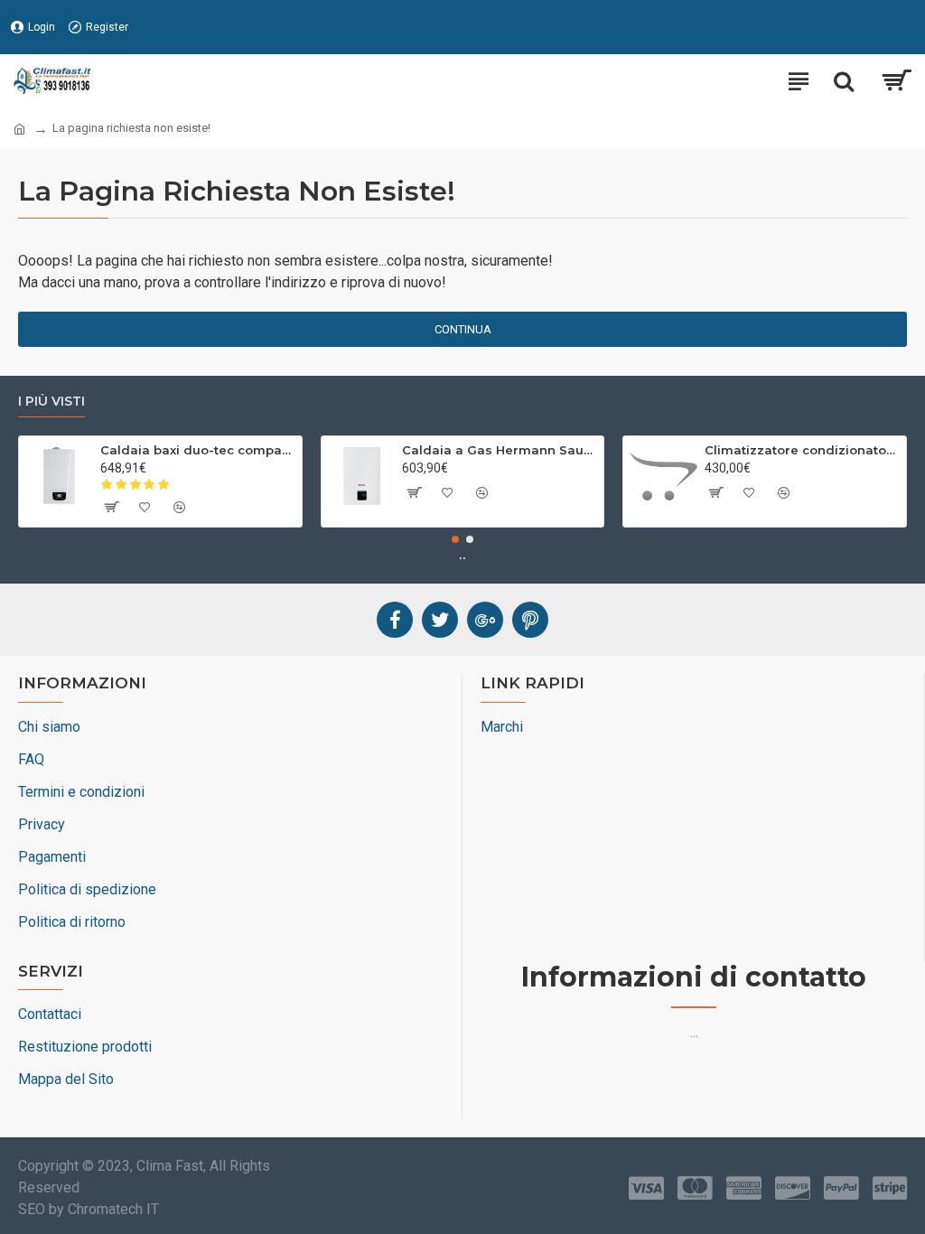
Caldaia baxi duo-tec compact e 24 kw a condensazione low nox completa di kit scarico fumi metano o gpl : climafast (197, 450)
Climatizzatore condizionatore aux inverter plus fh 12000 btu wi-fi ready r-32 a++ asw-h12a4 (802, 450)
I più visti (51, 401)
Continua (462, 329)
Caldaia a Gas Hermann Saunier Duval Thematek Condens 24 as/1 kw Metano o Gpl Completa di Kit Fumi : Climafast (499, 450)
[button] (455, 539)
